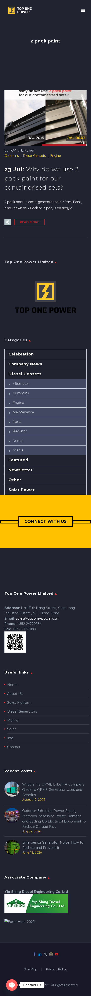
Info (10, 738)
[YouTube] (56, 954)
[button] (7, 222)
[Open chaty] (12, 985)
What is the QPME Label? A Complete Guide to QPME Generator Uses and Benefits (53, 789)
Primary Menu (83, 10)
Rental (18, 441)
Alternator (21, 384)
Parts (17, 422)
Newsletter (20, 470)
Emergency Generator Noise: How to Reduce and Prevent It (53, 845)
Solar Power (21, 490)
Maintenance (23, 412)
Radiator (20, 431)
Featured (18, 460)
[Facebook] (34, 954)
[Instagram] (51, 954)
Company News (25, 364)
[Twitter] (45, 954)
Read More (29, 222)
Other (14, 480)
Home (12, 684)
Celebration (21, 354)
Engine (55, 155)
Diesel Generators (22, 711)
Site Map (30, 969)
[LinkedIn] (40, 954)
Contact (13, 747)
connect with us (46, 521)
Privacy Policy (56, 969)
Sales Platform (19, 702)
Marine (12, 720)
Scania (18, 450)
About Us (15, 693)
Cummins (11, 155)
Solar (11, 729)
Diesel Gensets (34, 155)
